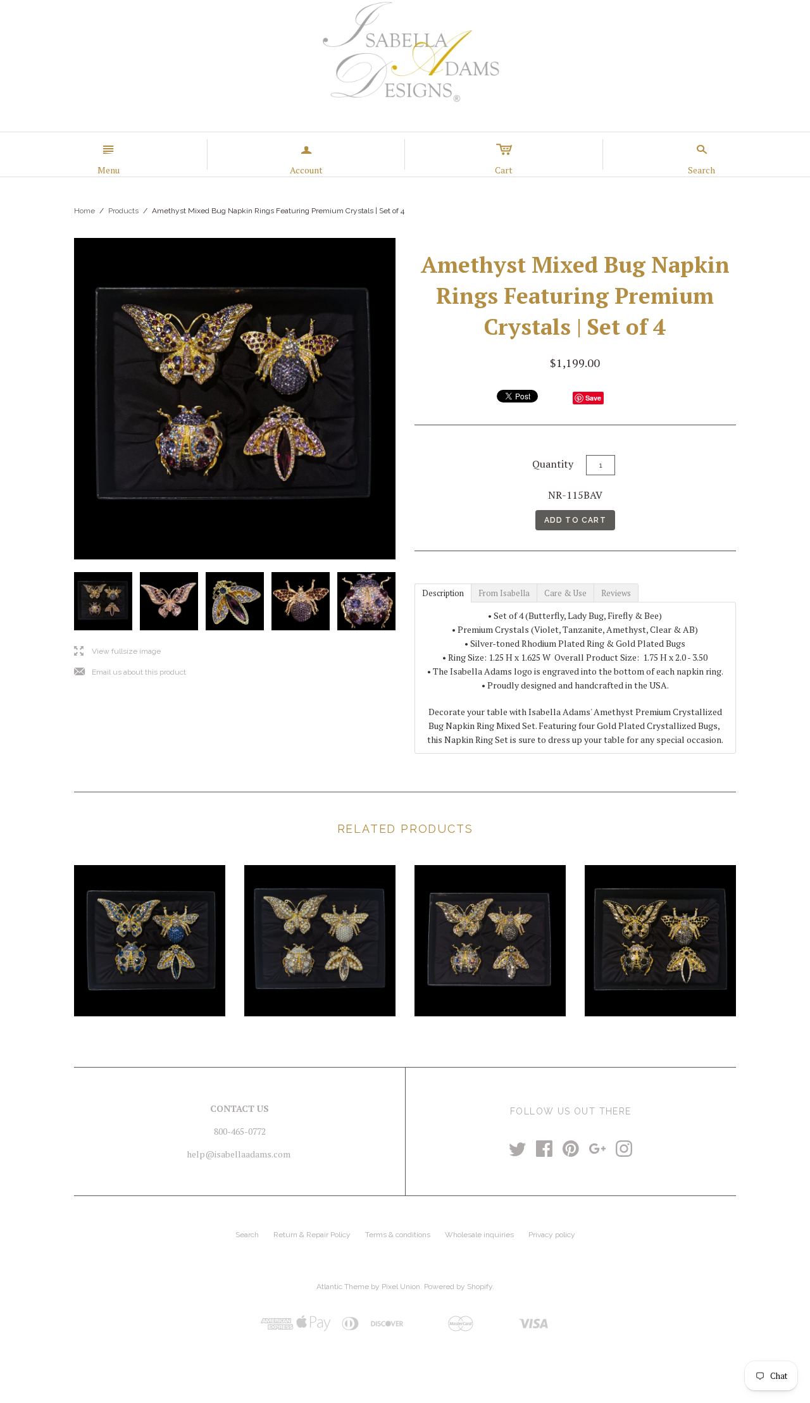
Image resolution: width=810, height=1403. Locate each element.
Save (593, 397)
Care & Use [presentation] (565, 593)
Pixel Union (401, 1286)
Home (84, 210)
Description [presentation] (443, 593)
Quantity (552, 464)
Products (123, 210)
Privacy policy (551, 1234)
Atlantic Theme (342, 1286)
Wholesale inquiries (479, 1234)
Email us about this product (130, 672)
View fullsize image (117, 651)
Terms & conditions (397, 1234)
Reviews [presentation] (616, 593)
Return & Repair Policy (312, 1234)
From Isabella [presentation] (504, 593)
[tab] (442, 592)
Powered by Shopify (458, 1286)
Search (247, 1234)
